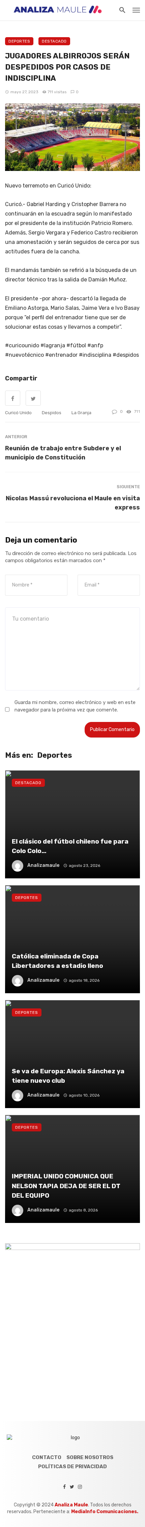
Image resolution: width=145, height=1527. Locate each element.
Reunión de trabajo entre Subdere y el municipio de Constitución (63, 453)
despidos (51, 412)
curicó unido (18, 412)
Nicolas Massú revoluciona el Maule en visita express (73, 503)
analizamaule (43, 865)
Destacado (54, 41)
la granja (81, 412)
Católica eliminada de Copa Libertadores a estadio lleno (57, 961)
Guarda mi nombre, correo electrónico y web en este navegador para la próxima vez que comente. (75, 705)
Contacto (46, 1457)
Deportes (19, 41)
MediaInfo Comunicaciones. (104, 1512)
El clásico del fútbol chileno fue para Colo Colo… (70, 846)
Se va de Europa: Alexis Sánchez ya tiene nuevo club (68, 1076)
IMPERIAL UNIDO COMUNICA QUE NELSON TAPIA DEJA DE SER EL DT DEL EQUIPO (66, 1185)
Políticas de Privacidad (72, 1466)
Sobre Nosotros (89, 1457)
